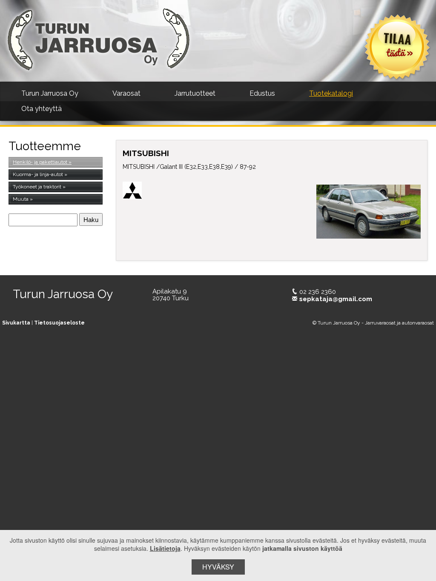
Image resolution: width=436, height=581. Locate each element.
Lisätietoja (165, 548)
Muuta (21, 199)
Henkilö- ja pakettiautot (40, 162)
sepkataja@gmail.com (335, 299)
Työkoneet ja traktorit (37, 187)
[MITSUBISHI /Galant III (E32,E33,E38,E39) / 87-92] (368, 211)
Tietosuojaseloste (59, 323)
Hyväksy (218, 567)
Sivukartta (16, 323)
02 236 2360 (317, 292)
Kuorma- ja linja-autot (38, 174)
